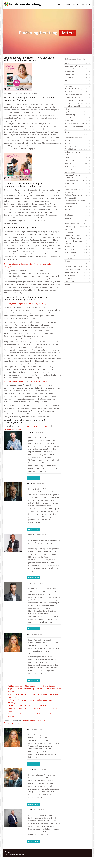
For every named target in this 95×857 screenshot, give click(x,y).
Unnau (77, 284)
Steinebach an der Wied (77, 123)
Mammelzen (77, 178)
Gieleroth (77, 132)
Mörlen (77, 221)
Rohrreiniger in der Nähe (18, 855)
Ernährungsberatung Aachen (39, 381)
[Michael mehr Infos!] (13, 440)
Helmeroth (77, 169)
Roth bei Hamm (77, 275)
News (74, 4)
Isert (77, 212)
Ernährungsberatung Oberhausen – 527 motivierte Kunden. (31, 686)
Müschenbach (77, 63)
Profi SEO (7, 855)
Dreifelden (77, 215)
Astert (77, 80)
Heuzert (77, 83)
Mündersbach (77, 172)
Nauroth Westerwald (77, 175)
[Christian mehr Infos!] (13, 777)
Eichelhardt (77, 160)
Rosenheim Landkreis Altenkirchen (77, 139)
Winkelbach (77, 77)
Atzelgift (77, 143)
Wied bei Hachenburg (77, 89)
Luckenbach (77, 135)
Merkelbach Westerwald (77, 70)
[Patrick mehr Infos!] (13, 491)
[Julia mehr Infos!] (13, 642)
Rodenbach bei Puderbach (77, 205)
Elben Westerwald (77, 272)
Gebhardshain (77, 249)
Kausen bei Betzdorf (77, 269)
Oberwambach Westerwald (77, 201)
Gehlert (77, 117)
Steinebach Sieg (77, 198)
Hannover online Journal (31, 720)
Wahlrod (77, 92)
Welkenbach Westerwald (77, 100)
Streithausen (77, 120)
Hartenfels (77, 229)
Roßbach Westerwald (77, 195)
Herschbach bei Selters (77, 241)
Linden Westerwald (77, 235)
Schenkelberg (77, 166)
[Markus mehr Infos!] (13, 818)
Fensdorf (77, 163)
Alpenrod (77, 186)
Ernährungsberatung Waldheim (41, 303)
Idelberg (77, 155)
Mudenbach (77, 74)
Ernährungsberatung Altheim (15, 303)
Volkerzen (77, 192)
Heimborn (77, 86)
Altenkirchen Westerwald (77, 224)
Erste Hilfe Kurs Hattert (41, 426)
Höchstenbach (74, 103)
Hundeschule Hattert (12, 429)
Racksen (77, 209)
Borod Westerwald (77, 106)
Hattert (42, 432)
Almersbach (77, 246)
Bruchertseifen (77, 252)
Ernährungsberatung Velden (15, 381)
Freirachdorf (77, 255)
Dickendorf (77, 232)
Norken (77, 244)
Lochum (77, 218)
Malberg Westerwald (77, 152)
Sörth (77, 158)
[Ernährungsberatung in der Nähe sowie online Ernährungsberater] (22, 4)
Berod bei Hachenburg (77, 149)
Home (60, 4)
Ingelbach (77, 112)
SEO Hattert (25, 426)
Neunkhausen (77, 264)
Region (67, 4)
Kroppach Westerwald (77, 97)
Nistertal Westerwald (77, 267)
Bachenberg (77, 258)
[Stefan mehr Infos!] (13, 591)
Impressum (85, 4)
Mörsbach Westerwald (77, 126)
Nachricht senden (33, 478)
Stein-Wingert (77, 146)
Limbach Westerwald (77, 94)
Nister (77, 109)
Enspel (77, 261)
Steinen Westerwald (77, 238)
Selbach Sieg (75, 226)
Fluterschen (77, 281)
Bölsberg (77, 278)
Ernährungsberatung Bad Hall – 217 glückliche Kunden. (29, 705)
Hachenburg (77, 115)
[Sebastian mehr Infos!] (13, 543)
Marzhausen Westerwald (77, 66)
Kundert (77, 129)
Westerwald (77, 183)
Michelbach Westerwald (77, 181)
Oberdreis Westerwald (77, 189)
